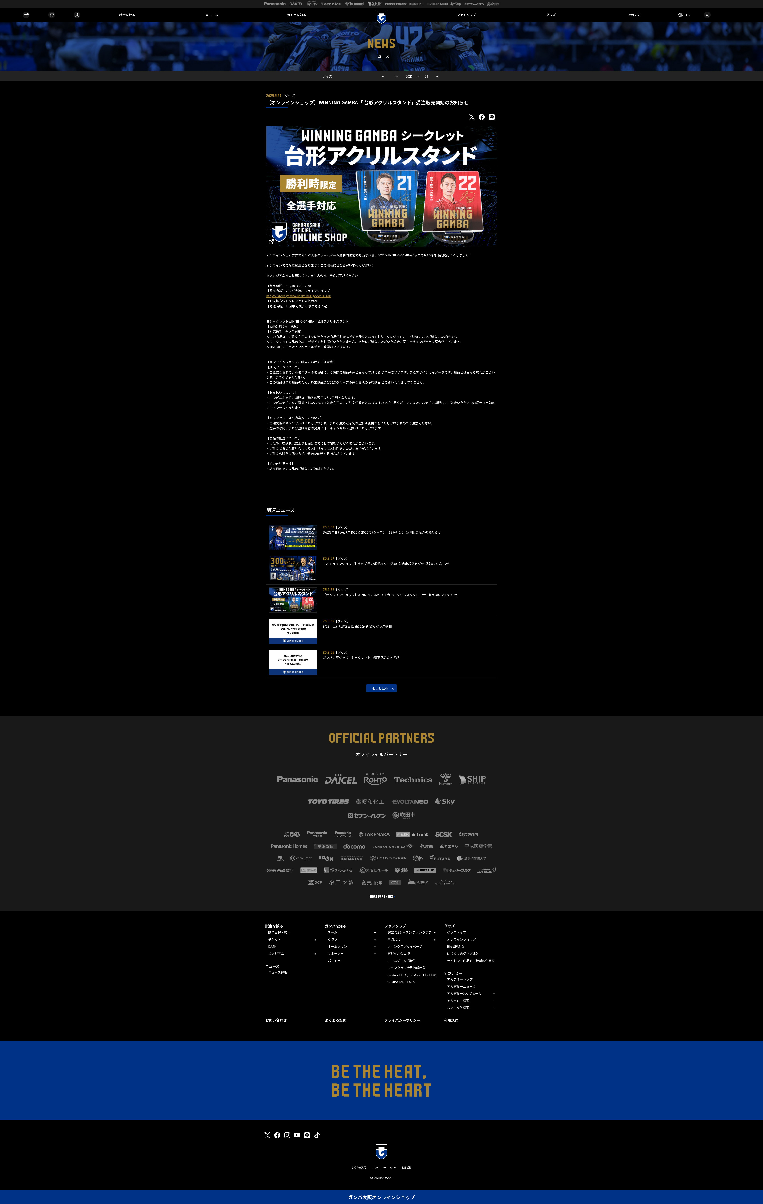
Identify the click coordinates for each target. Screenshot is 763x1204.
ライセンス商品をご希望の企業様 (471, 960)
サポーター (336, 953)
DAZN (272, 946)
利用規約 (451, 1020)
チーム (332, 932)
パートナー (336, 960)
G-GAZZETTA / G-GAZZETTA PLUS (412, 974)
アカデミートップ (460, 979)
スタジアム (276, 953)
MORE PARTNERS (381, 896)
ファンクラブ (466, 14)
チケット (274, 939)
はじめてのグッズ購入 (463, 953)
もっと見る (380, 688)
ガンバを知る (296, 14)
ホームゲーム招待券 (401, 960)
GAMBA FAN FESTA (401, 981)
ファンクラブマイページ (404, 946)
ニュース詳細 (277, 972)
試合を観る (127, 14)
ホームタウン (337, 946)
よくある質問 (335, 1020)
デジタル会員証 (398, 953)
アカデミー (636, 14)
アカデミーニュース (461, 986)
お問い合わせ (276, 1020)
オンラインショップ (461, 939)
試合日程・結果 (279, 932)
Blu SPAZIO (455, 946)
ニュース (212, 14)
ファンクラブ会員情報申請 (406, 967)
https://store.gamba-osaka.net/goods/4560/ (298, 295)
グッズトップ (456, 932)
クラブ (332, 939)
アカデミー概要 (458, 1000)
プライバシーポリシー (402, 1020)
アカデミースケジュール (464, 993)
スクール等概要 (458, 1007)
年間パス (393, 939)
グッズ (551, 14)
